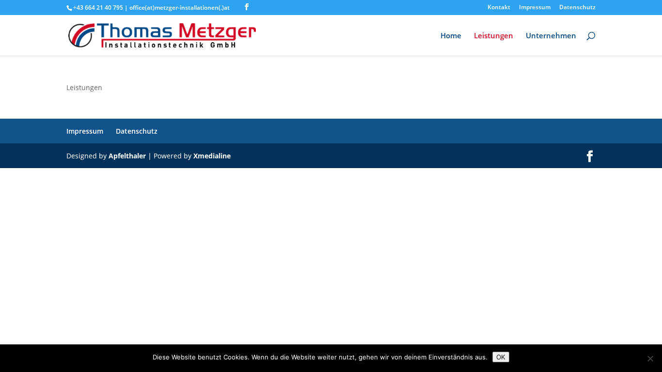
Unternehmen (551, 36)
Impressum (535, 7)
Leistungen (493, 36)
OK (500, 357)
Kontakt (499, 7)
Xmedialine (212, 155)
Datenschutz (577, 7)
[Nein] (650, 358)
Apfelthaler (127, 155)
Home (451, 36)
